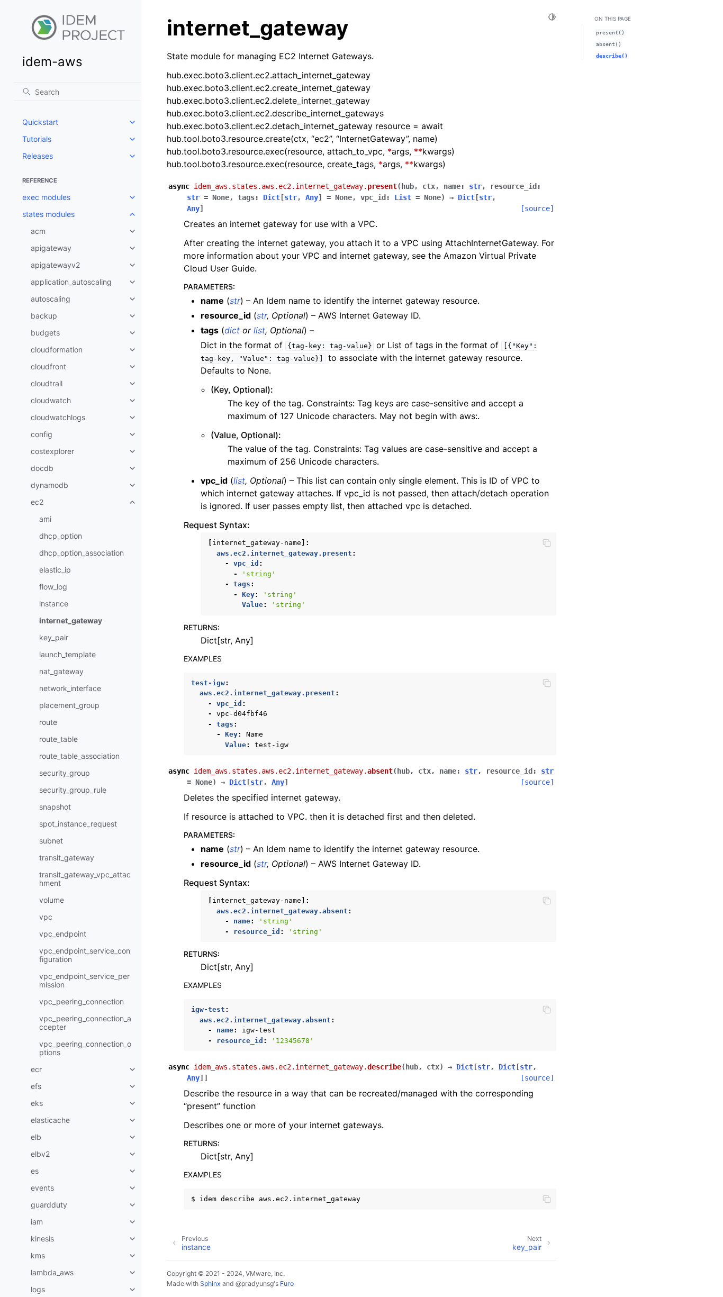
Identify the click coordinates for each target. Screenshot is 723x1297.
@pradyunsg (255, 1283)
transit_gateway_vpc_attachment (85, 878)
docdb (42, 468)
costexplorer (52, 451)
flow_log (53, 586)
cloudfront (48, 366)
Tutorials (36, 138)
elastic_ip (55, 569)
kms (38, 1255)
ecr (36, 1069)
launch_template (67, 654)
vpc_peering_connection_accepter (85, 1022)
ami (45, 518)
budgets (45, 332)
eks (37, 1103)
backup (44, 315)
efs (36, 1086)
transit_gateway (66, 857)
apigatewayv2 (55, 264)
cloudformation (57, 349)
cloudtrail (46, 383)
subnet (51, 840)
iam (37, 1221)
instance (53, 603)
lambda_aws (52, 1272)
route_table (58, 738)
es (35, 1170)
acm (38, 230)
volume (51, 899)
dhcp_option (60, 535)
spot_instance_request (78, 823)
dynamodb (49, 484)
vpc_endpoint (62, 933)
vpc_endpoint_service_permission (84, 980)
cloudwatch (51, 400)
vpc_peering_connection (81, 1001)
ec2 (37, 501)
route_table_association (79, 755)
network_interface (70, 688)
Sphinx (210, 1283)
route (48, 722)
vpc (45, 916)
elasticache (50, 1119)
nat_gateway (61, 671)
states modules (48, 214)
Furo (287, 1283)
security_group (64, 772)
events (42, 1187)
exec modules (46, 197)
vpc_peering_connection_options (85, 1048)
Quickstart (40, 121)
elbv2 (40, 1153)
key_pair (53, 637)
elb (36, 1136)
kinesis (42, 1238)
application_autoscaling (71, 281)
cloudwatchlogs (58, 417)
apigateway (51, 247)
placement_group (69, 705)
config (41, 434)
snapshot (55, 806)
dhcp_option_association (81, 552)
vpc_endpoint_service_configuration (84, 955)
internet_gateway (70, 620)
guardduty (49, 1204)
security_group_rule (72, 789)
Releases (37, 155)
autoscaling (50, 298)
